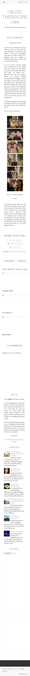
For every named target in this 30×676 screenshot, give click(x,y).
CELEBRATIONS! (7, 291)
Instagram (20, 439)
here (11, 194)
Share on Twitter (16, 243)
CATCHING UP (7, 313)
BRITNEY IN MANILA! (17, 531)
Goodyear (19, 251)
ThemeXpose (16, 669)
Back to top (23, 674)
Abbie (10, 251)
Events (14, 251)
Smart (24, 251)
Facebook (8, 439)
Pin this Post (16, 247)
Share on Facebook (15, 240)
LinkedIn (14, 441)
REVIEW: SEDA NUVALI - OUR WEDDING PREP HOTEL (17, 501)
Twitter (14, 439)
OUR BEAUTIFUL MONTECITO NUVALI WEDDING (17, 454)
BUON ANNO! (6, 334)
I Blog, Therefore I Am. (15, 17)
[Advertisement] (9, 585)
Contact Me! (14, 436)
